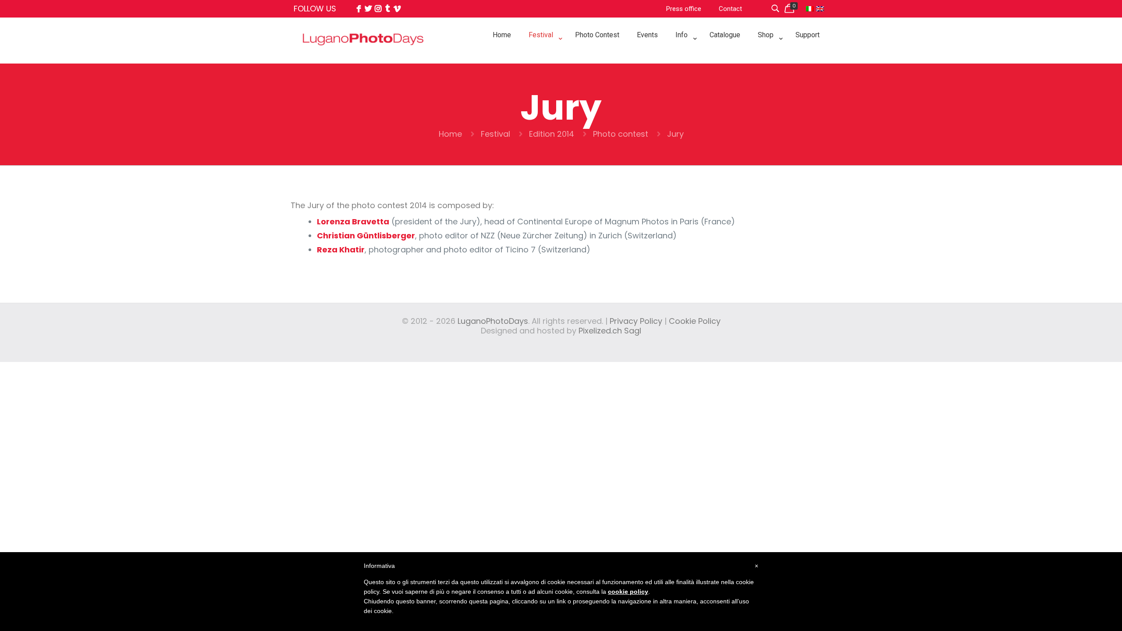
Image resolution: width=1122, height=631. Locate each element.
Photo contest (620, 133)
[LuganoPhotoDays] (363, 58)
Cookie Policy (695, 321)
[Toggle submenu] (543, 57)
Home (450, 133)
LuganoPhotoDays (493, 321)
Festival (495, 133)
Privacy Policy (636, 321)
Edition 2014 (551, 133)
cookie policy (628, 591)
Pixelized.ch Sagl (610, 330)
